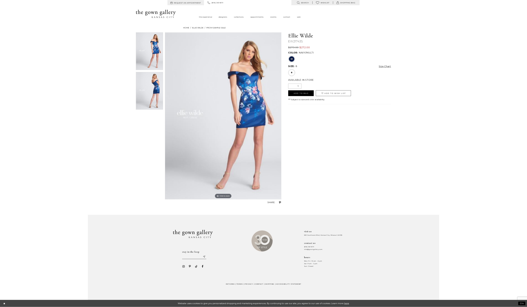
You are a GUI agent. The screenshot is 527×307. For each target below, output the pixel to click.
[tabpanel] (149, 52)
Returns (230, 284)
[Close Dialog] (4, 303)
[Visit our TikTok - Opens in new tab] (196, 266)
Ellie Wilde (198, 28)
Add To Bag (301, 93)
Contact (259, 284)
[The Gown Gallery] (156, 14)
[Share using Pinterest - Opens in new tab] (280, 202)
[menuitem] (185, 2)
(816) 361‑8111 (309, 247)
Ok (522, 303)
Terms (240, 284)
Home (186, 28)
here (346, 303)
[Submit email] (204, 256)
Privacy (249, 284)
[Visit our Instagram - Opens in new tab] (183, 266)
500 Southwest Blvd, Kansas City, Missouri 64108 (323, 235)
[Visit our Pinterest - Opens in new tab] (189, 266)
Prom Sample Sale (216, 28)
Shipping (269, 284)
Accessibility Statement (288, 284)
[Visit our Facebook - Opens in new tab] (202, 266)
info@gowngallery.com (313, 249)
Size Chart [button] (385, 66)
